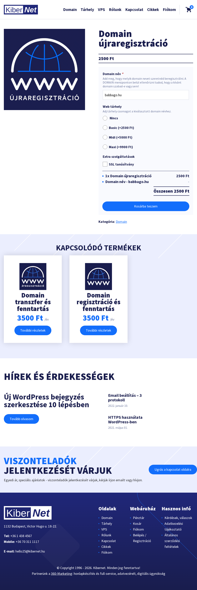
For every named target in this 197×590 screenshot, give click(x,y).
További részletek (33, 330)
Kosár (137, 523)
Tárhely (87, 9)
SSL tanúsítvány (121, 164)
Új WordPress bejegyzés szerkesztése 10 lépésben (46, 400)
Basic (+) (121, 127)
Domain (70, 9)
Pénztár (138, 518)
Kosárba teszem (146, 206)
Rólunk (115, 9)
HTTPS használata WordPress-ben (125, 419)
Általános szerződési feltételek (172, 541)
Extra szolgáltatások (119, 157)
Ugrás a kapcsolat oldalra (172, 469)
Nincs (113, 118)
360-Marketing (61, 573)
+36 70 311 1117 (27, 541)
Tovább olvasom (21, 419)
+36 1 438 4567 (21, 536)
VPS (101, 9)
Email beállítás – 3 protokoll (125, 397)
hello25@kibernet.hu (30, 551)
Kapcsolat (134, 9)
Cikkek (153, 9)
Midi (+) (120, 137)
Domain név (113, 74)
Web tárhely (112, 107)
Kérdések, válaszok (178, 518)
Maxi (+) (121, 147)
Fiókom (169, 9)
